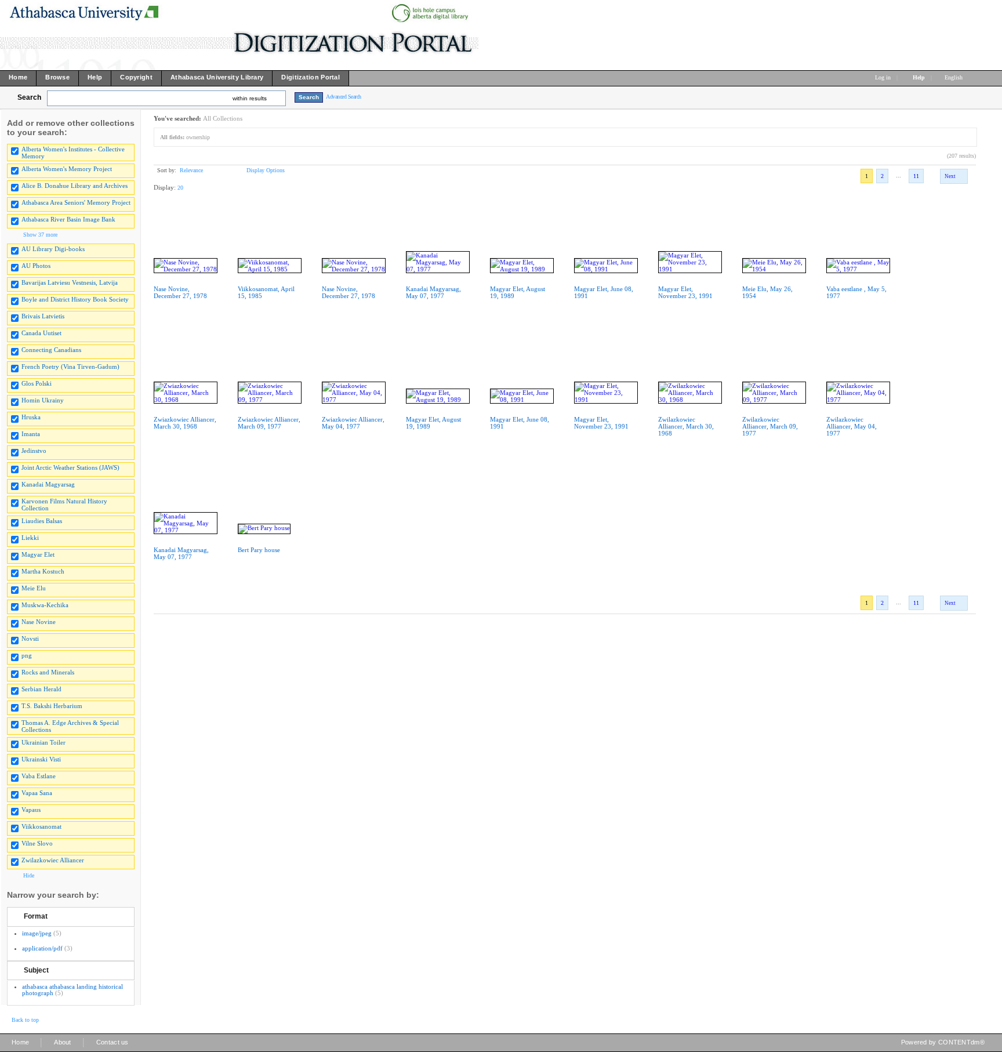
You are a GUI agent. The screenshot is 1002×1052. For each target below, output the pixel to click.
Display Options (265, 170)
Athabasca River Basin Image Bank (68, 219)
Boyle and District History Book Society (75, 299)
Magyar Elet (38, 554)
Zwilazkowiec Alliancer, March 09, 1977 (770, 426)
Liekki (30, 537)
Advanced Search (343, 96)
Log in (883, 77)
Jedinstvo (33, 450)
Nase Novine (38, 621)
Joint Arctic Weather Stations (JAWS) (70, 467)
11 (916, 176)
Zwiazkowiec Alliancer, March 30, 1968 (185, 423)
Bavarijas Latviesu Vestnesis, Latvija (69, 282)
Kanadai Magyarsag (48, 484)
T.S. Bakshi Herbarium (51, 705)
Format (36, 916)
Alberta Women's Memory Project (66, 168)
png (26, 655)
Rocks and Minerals (47, 672)
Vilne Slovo (37, 843)
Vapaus (31, 809)
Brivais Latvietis (42, 316)
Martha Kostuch (42, 571)
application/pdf (42, 948)
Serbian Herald (41, 688)
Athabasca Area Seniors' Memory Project (75, 202)
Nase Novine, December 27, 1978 (180, 292)
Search (29, 97)
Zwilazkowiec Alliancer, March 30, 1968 (686, 426)
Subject (36, 970)
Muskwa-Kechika (44, 604)
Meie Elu (33, 588)
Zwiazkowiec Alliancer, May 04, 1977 (353, 423)
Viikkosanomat (41, 826)
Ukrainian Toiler (43, 742)
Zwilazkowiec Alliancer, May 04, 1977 (851, 426)
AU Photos (35, 265)
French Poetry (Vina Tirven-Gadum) (70, 366)
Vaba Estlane (38, 775)
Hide (28, 875)
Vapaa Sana (36, 792)
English (954, 77)
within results (250, 98)
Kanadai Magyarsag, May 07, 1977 (433, 292)
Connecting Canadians (51, 349)
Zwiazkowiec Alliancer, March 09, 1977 (269, 423)
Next (950, 176)
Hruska (31, 416)
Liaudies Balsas (41, 520)
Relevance (191, 170)
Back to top (25, 1020)
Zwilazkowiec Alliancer (52, 860)
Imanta (30, 433)
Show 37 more (40, 234)
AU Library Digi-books (53, 248)
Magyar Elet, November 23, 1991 (685, 292)
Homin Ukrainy (42, 400)
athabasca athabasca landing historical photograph (72, 989)
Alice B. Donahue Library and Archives (74, 185)
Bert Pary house (259, 549)
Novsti (30, 638)
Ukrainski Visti (41, 759)
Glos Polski (36, 383)
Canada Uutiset (41, 332)
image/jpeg (37, 933)
